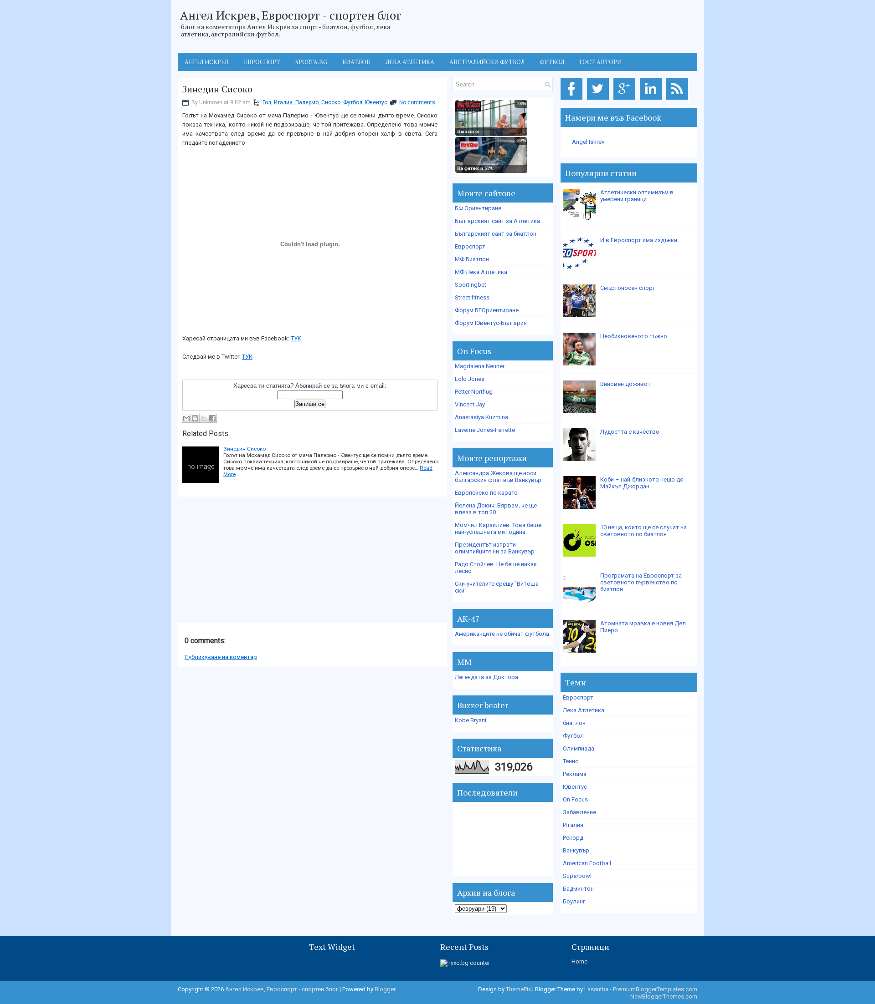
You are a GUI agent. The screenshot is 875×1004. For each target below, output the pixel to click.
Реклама (575, 774)
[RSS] (678, 99)
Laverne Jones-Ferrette (485, 429)
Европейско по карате (486, 492)
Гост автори (600, 62)
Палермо (307, 102)
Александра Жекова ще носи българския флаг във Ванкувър (498, 476)
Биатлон (356, 62)
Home (579, 961)
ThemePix (518, 989)
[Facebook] (573, 99)
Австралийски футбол (487, 62)
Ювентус (376, 102)
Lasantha (596, 989)
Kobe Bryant (471, 720)
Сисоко (330, 102)
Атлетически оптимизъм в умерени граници (637, 196)
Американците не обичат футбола (502, 633)
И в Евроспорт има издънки (638, 240)
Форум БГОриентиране (487, 310)
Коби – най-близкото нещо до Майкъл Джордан (642, 483)
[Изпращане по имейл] (186, 418)
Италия (283, 102)
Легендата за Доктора (486, 677)
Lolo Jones (469, 378)
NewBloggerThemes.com (663, 996)
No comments (417, 102)
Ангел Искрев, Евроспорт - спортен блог (290, 15)
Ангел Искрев (207, 62)
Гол (266, 102)
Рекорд (573, 837)
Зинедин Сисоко (217, 89)
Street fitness (472, 297)
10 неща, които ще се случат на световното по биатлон (643, 530)
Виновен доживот (625, 383)
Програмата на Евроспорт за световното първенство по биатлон (641, 582)
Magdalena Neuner (479, 366)
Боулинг (574, 901)
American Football (587, 863)
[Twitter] (599, 99)
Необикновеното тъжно (633, 336)
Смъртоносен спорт (627, 287)
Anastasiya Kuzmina (481, 417)
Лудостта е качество (629, 431)
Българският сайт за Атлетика (497, 221)
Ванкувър (576, 850)
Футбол (552, 62)
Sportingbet (470, 284)
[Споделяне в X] (203, 418)
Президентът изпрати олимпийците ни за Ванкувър (495, 548)
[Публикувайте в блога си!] (195, 418)
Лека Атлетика (583, 710)
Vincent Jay (470, 404)
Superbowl (577, 875)
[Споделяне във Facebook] (212, 418)
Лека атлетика (410, 62)
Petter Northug (474, 391)
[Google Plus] (625, 99)
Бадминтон (578, 888)
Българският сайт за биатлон (495, 233)
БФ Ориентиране (478, 208)
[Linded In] (652, 99)
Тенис (570, 761)
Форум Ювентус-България (491, 322)
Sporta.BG (311, 62)
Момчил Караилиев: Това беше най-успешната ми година (498, 528)
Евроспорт (262, 62)
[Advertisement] (246, 560)
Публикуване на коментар (221, 657)
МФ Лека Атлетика (481, 272)
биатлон (574, 723)
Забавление (579, 812)
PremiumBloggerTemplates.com (655, 989)
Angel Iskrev (588, 141)
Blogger (385, 989)
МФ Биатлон (472, 259)
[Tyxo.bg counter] (465, 962)
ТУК (296, 338)
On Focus (575, 799)
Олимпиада (578, 748)
